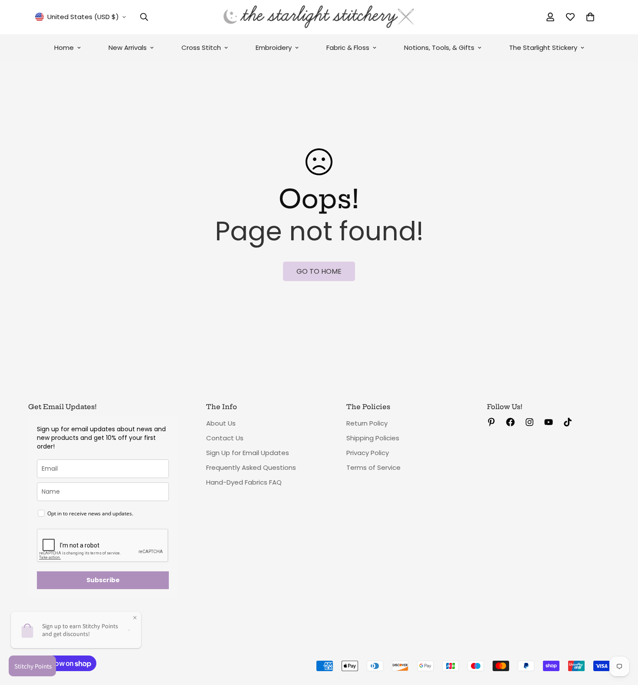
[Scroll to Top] (621, 638)
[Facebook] (510, 422)
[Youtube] (548, 422)
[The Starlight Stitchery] (319, 17)
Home (64, 47)
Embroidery (274, 47)
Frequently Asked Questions (251, 467)
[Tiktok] (567, 422)
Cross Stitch (201, 47)
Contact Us (224, 437)
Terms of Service (373, 467)
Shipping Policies (372, 437)
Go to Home (319, 271)
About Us (221, 423)
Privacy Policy (367, 452)
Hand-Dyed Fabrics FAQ (244, 482)
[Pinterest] (491, 422)
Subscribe (103, 580)
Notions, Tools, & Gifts (439, 47)
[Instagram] (529, 422)
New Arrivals (128, 47)
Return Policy (367, 423)
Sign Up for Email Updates (247, 452)
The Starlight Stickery (543, 47)
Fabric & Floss (347, 47)
